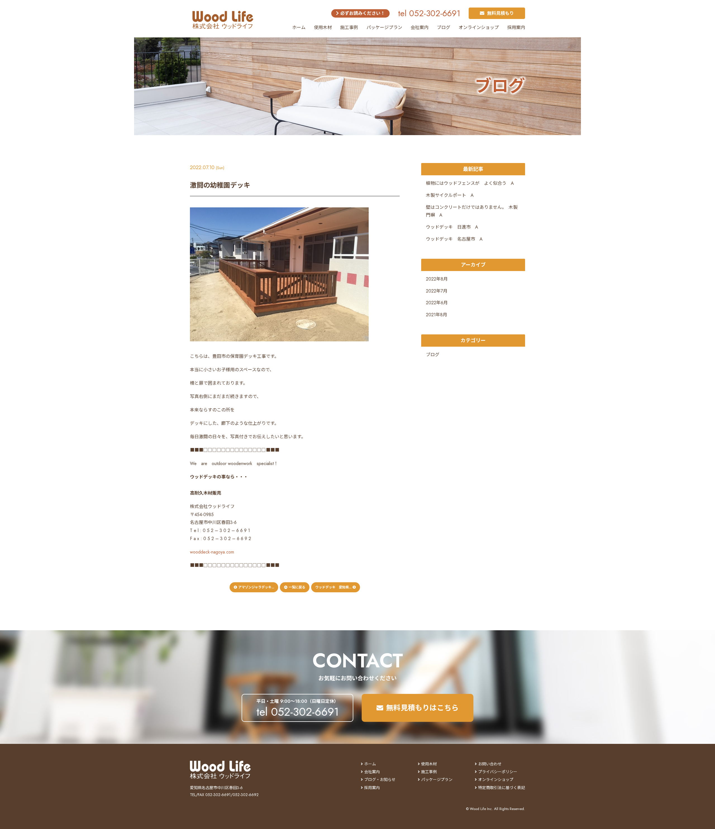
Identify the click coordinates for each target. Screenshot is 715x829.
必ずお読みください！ (362, 13)
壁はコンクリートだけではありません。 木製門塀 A (472, 211)
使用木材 (323, 27)
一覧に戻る (296, 587)
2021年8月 (436, 315)
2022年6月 (437, 303)
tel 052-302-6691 (429, 13)
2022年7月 (436, 291)
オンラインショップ (479, 27)
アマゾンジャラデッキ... (255, 587)
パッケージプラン (384, 27)
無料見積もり (500, 13)
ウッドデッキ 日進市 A (452, 227)
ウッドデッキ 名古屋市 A (454, 239)
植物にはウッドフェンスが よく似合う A (470, 183)
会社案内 (419, 27)
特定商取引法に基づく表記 (501, 787)
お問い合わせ (490, 764)
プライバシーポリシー (497, 772)
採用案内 (516, 27)
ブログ (443, 27)
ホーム (299, 27)
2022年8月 (437, 279)
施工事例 (349, 27)
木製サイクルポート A (450, 195)
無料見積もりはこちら (422, 708)
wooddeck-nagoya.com (212, 552)
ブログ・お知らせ (379, 779)
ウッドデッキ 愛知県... (333, 587)
